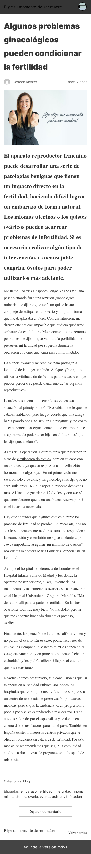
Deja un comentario (45, 811)
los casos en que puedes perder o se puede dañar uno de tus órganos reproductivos (45, 383)
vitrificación (73, 796)
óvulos (45, 796)
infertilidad (63, 791)
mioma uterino (15, 796)
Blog (26, 781)
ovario (33, 796)
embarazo (29, 791)
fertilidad (46, 791)
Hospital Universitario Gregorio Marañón (43, 595)
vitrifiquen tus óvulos (42, 691)
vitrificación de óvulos (36, 376)
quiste (57, 796)
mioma (78, 791)
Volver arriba (77, 833)
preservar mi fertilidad (20, 345)
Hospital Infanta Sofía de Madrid (29, 575)
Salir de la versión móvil (45, 847)
